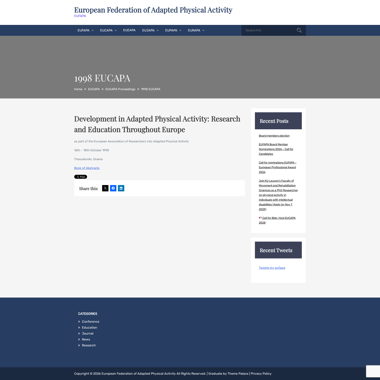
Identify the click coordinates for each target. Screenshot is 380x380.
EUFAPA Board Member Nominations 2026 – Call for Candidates (276, 149)
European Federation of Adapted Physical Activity (153, 9)
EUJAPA (148, 30)
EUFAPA (83, 30)
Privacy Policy (261, 373)
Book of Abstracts (87, 168)
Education (89, 327)
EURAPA (194, 30)
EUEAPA (129, 30)
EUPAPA (171, 30)
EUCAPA (106, 30)
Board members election (274, 135)
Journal (87, 333)
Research (89, 345)
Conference (90, 321)
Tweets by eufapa (272, 268)
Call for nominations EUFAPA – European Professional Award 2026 (277, 167)
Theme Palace (238, 373)
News (86, 339)
